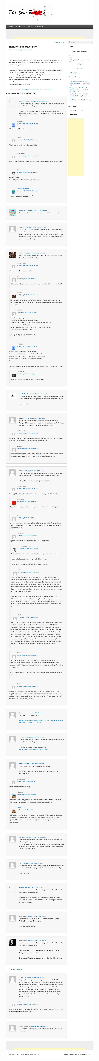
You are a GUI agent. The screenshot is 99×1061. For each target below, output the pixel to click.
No (72, 58)
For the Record (23, 1054)
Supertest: (19, 969)
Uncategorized (26, 89)
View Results (80, 68)
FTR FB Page (39, 27)
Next (63, 42)
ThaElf (19, 807)
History (18, 27)
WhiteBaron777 (23, 210)
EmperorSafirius (23, 101)
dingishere (22, 713)
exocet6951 (22, 837)
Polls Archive (73, 73)
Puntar (21, 763)
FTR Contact (28, 27)
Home (11, 27)
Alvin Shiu (21, 887)
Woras (19, 170)
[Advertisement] (49, 34)
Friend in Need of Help (76, 96)
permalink (49, 89)
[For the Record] (31, 20)
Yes (72, 56)
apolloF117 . (22, 394)
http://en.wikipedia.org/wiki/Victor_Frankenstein (33, 749)
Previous (57, 42)
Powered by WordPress (70, 1054)
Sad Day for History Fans (77, 100)
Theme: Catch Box (85, 1054)
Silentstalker (29, 50)
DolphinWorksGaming (23, 188)
